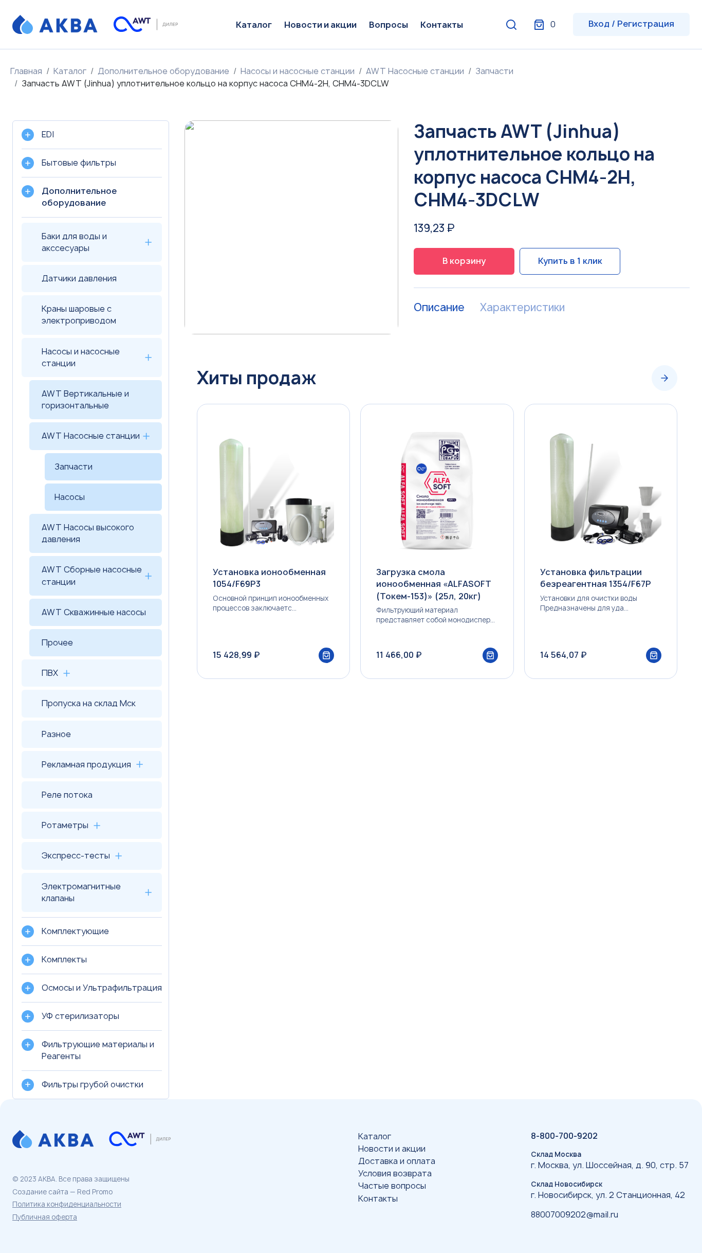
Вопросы (388, 24)
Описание (439, 307)
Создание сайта (40, 1191)
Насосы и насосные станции (298, 71)
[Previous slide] (633, 378)
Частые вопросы (392, 1185)
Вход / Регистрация (631, 23)
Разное (56, 734)
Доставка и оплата (396, 1161)
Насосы (69, 497)
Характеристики (522, 307)
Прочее (57, 642)
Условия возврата (395, 1173)
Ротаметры (65, 825)
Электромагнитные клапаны (81, 892)
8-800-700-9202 (564, 1135)
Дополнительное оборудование (163, 71)
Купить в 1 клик (570, 260)
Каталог (254, 24)
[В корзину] (326, 655)
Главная (26, 71)
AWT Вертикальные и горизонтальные (85, 399)
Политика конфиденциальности (66, 1204)
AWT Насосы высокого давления (88, 533)
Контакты (441, 24)
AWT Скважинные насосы (94, 612)
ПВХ (50, 672)
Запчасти (494, 71)
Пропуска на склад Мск (89, 703)
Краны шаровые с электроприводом (79, 314)
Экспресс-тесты (76, 855)
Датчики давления (79, 278)
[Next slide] (664, 378)
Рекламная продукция (86, 764)
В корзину (464, 260)
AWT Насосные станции (415, 71)
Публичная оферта (44, 1217)
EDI (48, 134)
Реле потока (67, 794)
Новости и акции (320, 24)
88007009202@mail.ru (574, 1214)
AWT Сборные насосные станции (92, 575)
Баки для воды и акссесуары (74, 242)
